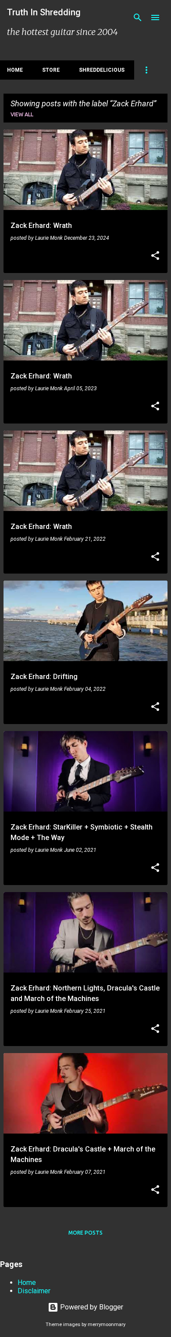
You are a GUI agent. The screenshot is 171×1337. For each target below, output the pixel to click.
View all (22, 114)
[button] (155, 256)
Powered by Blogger (90, 1307)
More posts (85, 1233)
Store (51, 70)
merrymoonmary (106, 1324)
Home (15, 70)
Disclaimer (34, 1291)
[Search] (137, 17)
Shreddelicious (102, 70)
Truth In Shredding (44, 12)
